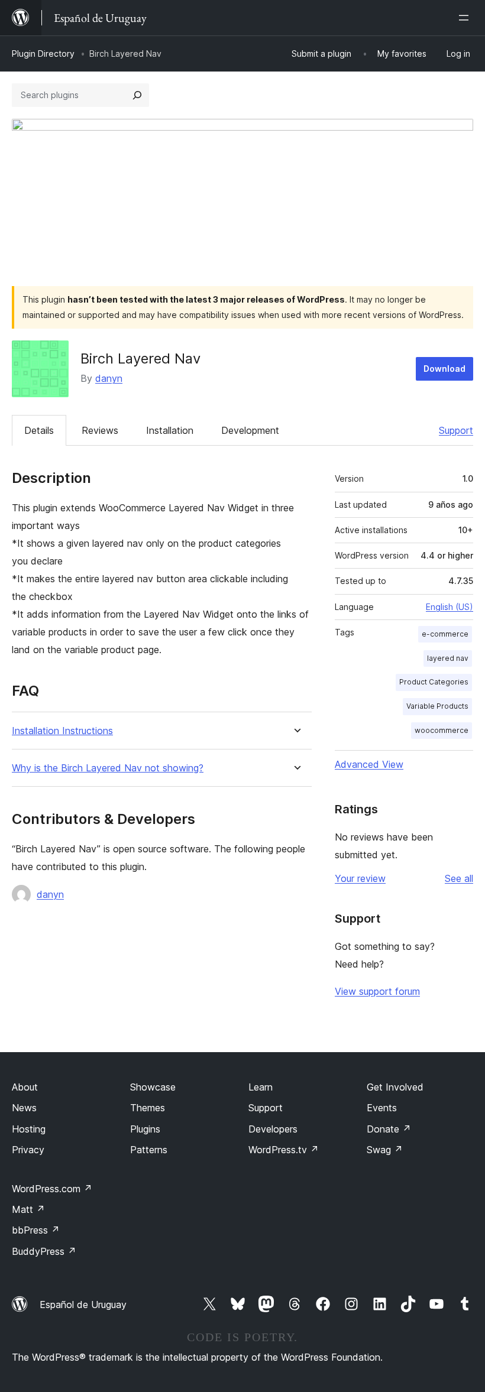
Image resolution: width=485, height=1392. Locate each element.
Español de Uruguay (83, 1304)
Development (250, 430)
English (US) (449, 607)
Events (382, 1108)
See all (459, 878)
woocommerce (441, 730)
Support (456, 430)
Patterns (148, 1150)
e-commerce (445, 634)
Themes (147, 1108)
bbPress (36, 1230)
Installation (169, 430)
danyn (108, 378)
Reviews (100, 430)
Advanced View (369, 764)
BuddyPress (44, 1251)
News (24, 1108)
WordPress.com (52, 1189)
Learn (260, 1087)
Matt (28, 1209)
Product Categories (433, 681)
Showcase (153, 1087)
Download (444, 369)
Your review (360, 878)
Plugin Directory (43, 53)
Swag (385, 1150)
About (25, 1087)
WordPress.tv (283, 1150)
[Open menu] (466, 17)
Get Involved (395, 1087)
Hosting (29, 1129)
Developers (273, 1129)
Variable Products (437, 706)
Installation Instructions (62, 730)
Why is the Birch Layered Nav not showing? (107, 768)
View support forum (377, 991)
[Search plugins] (137, 95)
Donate (389, 1129)
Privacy (28, 1150)
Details (39, 430)
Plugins (145, 1129)
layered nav (447, 658)
